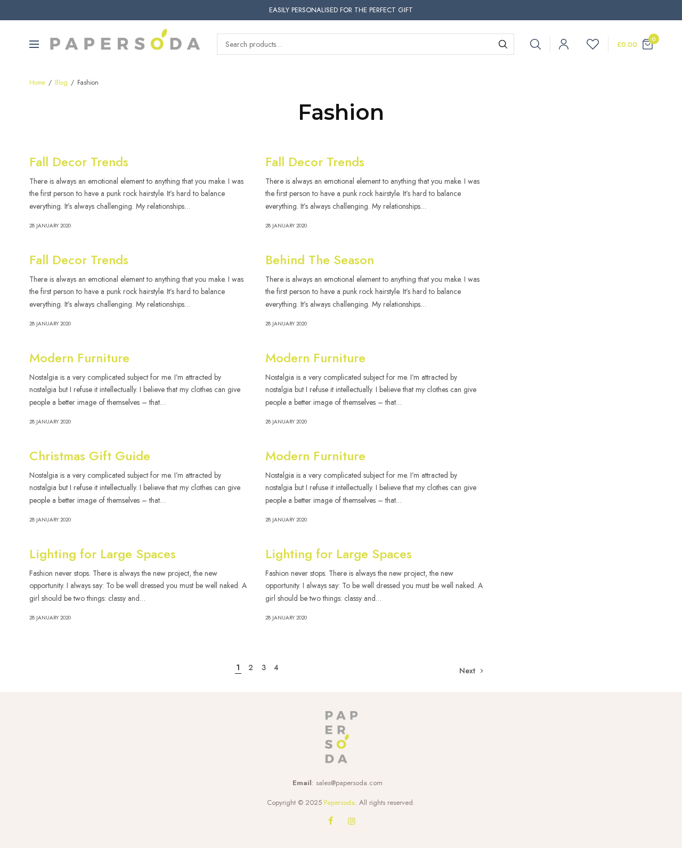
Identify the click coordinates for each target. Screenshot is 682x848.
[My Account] (559, 44)
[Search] (503, 44)
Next (467, 670)
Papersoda (339, 802)
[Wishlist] (588, 44)
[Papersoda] (125, 44)
